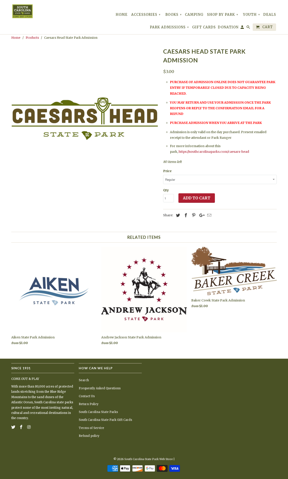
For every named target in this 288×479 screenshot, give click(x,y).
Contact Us (87, 396)
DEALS (269, 15)
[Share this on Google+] (200, 215)
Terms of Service (91, 428)
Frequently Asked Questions (100, 388)
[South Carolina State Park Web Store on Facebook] (21, 427)
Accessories (146, 14)
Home (122, 15)
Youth (251, 14)
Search (84, 380)
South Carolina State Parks (98, 412)
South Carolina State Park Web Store (148, 459)
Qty (166, 190)
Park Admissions (169, 27)
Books (173, 14)
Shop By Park (222, 14)
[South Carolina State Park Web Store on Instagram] (29, 427)
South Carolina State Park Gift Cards (105, 420)
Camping (194, 15)
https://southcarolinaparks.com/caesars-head (214, 152)
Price (167, 171)
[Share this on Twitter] (177, 215)
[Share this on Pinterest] (193, 215)
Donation (228, 27)
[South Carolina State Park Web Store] (22, 11)
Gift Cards (204, 27)
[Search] (249, 28)
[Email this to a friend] (208, 215)
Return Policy (89, 404)
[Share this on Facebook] (185, 215)
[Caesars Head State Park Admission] (85, 120)
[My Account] (243, 28)
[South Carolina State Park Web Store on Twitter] (13, 427)
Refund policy (89, 436)
